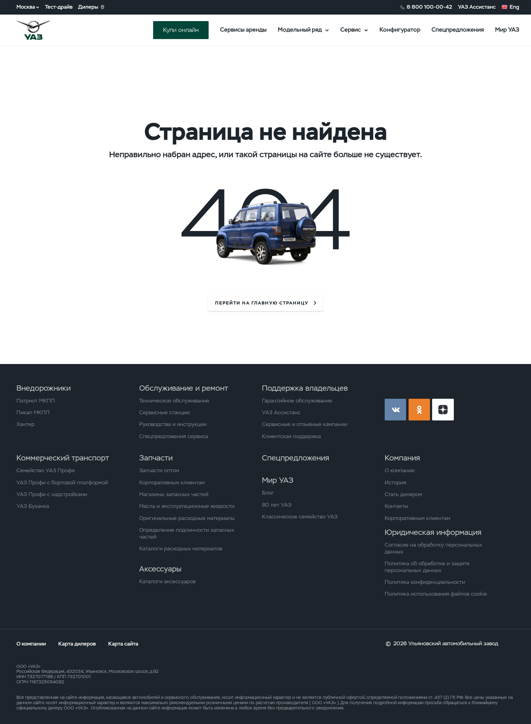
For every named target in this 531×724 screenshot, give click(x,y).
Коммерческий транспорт (62, 458)
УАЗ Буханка (32, 506)
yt (443, 409)
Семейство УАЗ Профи (45, 470)
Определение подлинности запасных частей (186, 533)
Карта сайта (123, 643)
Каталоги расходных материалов (180, 548)
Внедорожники (43, 388)
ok (419, 409)
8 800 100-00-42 (429, 7)
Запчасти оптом (159, 470)
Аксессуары (160, 569)
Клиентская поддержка (291, 436)
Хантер (25, 424)
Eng (514, 7)
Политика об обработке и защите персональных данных (427, 567)
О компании (399, 470)
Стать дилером (403, 494)
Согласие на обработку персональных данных (433, 548)
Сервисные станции (164, 412)
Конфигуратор (399, 29)
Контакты (396, 506)
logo (42, 30)
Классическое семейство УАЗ (300, 516)
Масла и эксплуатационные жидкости (186, 506)
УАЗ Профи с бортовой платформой (62, 482)
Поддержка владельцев (305, 388)
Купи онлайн (181, 30)
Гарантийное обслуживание (297, 401)
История (395, 482)
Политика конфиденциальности (425, 582)
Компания (402, 458)
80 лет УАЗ (276, 505)
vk (395, 409)
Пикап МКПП (33, 412)
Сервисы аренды (243, 29)
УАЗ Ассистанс (477, 7)
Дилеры (88, 7)
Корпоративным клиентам (172, 482)
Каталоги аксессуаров (167, 581)
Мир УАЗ (507, 29)
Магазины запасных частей (173, 494)
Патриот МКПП (35, 401)
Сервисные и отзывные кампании (304, 424)
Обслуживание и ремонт (183, 388)
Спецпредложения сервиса (173, 436)
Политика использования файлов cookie (436, 594)
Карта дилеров (77, 643)
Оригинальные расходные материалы (187, 518)
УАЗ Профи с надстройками (51, 494)
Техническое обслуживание (174, 401)
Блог (268, 493)
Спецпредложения (457, 29)
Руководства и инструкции (172, 424)
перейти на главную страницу (261, 303)
